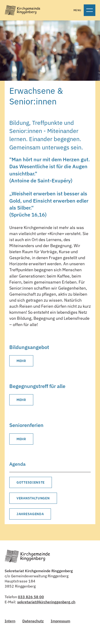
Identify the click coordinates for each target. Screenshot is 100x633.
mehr (21, 361)
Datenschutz (33, 621)
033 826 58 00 (31, 596)
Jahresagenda (30, 514)
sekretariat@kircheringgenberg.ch (46, 602)
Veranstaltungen (33, 498)
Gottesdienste (31, 482)
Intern (10, 621)
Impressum (60, 621)
